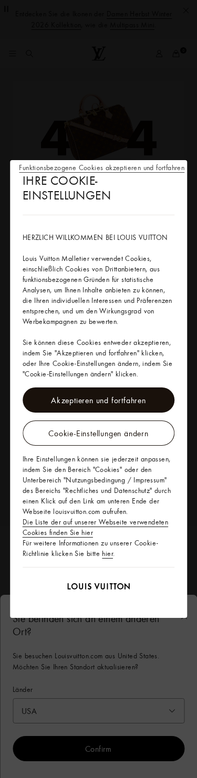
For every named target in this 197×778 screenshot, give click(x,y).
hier (107, 553)
